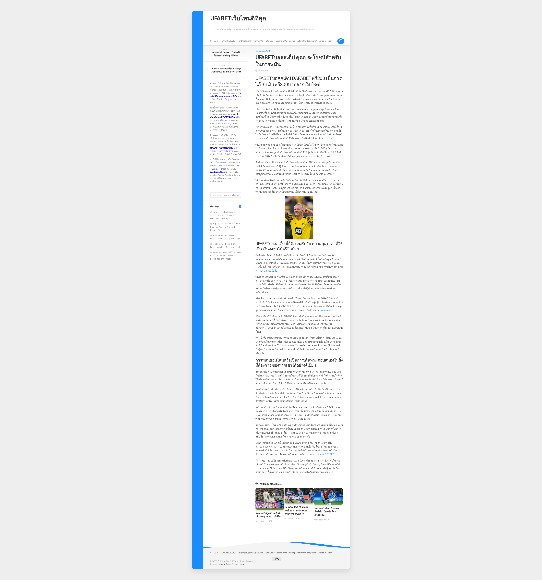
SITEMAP (214, 41)
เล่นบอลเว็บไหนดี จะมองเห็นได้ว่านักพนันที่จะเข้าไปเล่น (326, 511)
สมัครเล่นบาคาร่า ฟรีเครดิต (251, 41)
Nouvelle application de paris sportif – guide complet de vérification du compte (224, 215)
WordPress (226, 564)
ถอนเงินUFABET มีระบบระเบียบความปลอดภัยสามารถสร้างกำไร (297, 510)
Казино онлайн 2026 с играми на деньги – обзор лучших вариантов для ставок (225, 255)
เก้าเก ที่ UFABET (229, 41)
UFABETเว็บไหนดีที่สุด (238, 18)
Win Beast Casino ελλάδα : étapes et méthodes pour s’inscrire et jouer (299, 41)
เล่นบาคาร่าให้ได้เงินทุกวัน (221, 148)
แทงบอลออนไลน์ (262, 51)
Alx (242, 564)
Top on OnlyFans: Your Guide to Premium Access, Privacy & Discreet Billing (225, 227)
